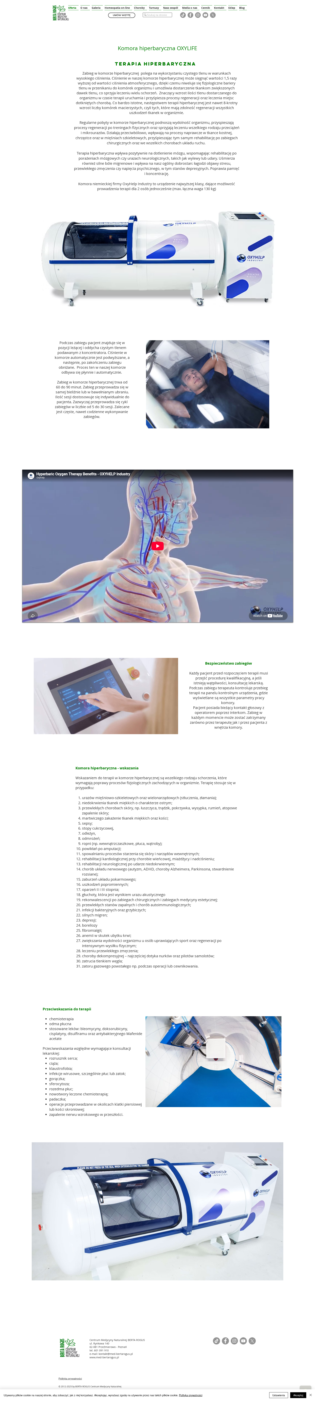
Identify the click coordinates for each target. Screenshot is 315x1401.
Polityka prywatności (190, 1395)
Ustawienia (278, 1395)
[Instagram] (198, 15)
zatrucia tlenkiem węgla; (102, 961)
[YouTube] (205, 15)
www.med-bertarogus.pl (104, 1357)
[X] (213, 15)
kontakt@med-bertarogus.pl (116, 1354)
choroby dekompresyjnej (103, 955)
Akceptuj (298, 1395)
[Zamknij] (310, 1395)
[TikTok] (183, 15)
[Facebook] (190, 15)
